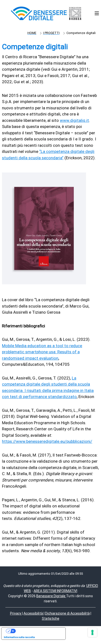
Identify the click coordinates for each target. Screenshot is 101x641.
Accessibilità (34, 613)
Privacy (16, 613)
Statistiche (50, 618)
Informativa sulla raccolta (19, 637)
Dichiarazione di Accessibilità (67, 613)
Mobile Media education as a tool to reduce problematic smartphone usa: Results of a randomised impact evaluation (42, 352)
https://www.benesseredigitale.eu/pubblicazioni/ (47, 441)
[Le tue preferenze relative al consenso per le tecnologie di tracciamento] (92, 632)
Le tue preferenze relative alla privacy (38, 631)
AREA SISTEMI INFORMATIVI (55, 591)
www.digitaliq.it (74, 120)
